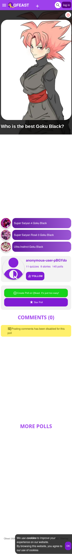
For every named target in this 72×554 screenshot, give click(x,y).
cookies (31, 538)
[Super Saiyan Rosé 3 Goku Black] (5, 234)
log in (66, 5)
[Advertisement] (36, 178)
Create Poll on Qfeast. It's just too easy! (38, 293)
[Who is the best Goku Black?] (36, 70)
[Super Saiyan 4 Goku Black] (5, 223)
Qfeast (10, 538)
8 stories (46, 266)
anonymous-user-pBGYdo (46, 260)
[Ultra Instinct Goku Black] (5, 246)
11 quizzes (32, 266)
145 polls (57, 266)
